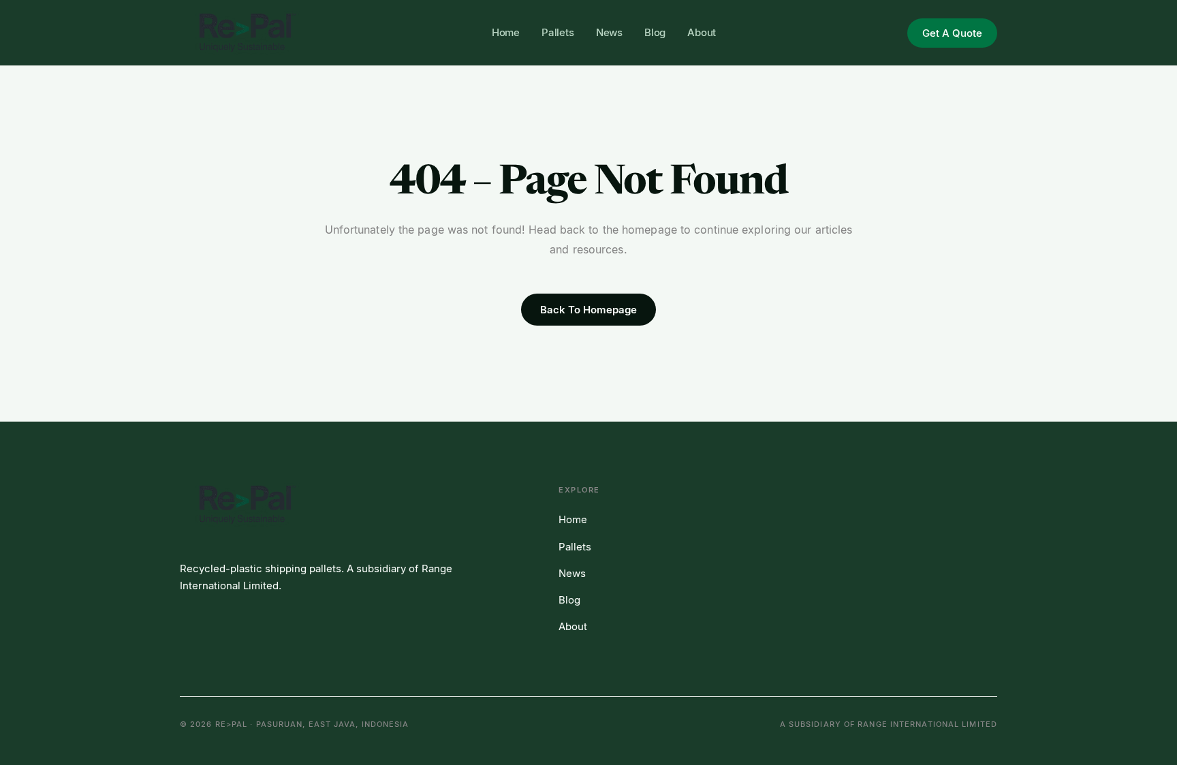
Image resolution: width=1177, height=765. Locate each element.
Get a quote (952, 33)
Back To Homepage (588, 309)
